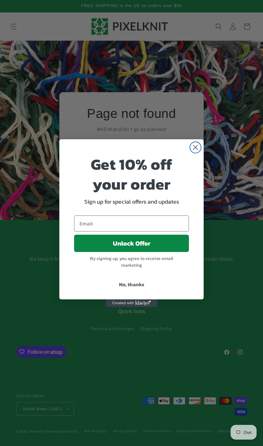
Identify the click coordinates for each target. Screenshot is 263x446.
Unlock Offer (131, 243)
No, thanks (131, 284)
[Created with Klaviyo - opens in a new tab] (131, 303)
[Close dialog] (195, 147)
